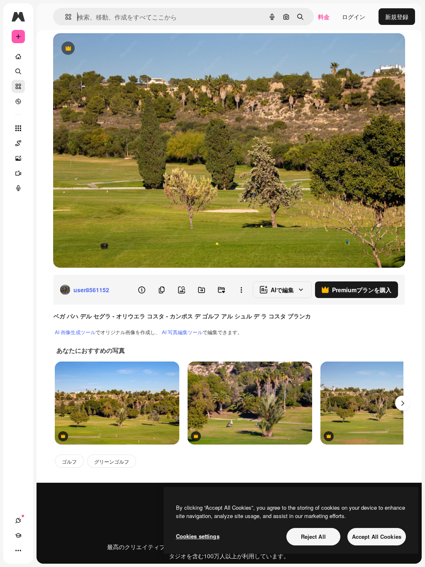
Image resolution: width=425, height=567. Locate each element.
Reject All (313, 536)
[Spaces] (18, 143)
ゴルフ (69, 461)
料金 (324, 16)
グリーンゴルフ (111, 461)
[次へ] (402, 403)
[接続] (18, 520)
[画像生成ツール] (18, 158)
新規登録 (396, 16)
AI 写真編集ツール (182, 331)
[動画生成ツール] (18, 173)
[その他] (18, 550)
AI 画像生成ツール (75, 331)
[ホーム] (18, 56)
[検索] (18, 71)
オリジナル (110, 48)
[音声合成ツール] (18, 188)
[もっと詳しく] (18, 101)
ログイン (353, 16)
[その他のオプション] (241, 289)
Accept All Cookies (376, 536)
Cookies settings (198, 536)
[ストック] (18, 86)
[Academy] (18, 535)
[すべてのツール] (18, 128)
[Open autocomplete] (65, 17)
